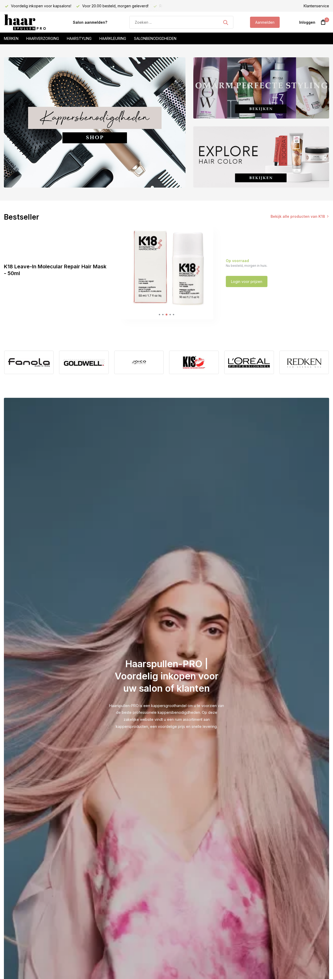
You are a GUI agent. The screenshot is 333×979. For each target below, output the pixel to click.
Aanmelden (264, 22)
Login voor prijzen (246, 281)
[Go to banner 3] (261, 157)
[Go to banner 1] (94, 122)
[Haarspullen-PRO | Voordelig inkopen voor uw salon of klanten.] (30, 22)
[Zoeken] (225, 22)
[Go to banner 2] (261, 88)
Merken (11, 38)
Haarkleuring (112, 38)
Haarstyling (79, 38)
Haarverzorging (42, 38)
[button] (159, 314)
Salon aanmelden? (90, 22)
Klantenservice (316, 6)
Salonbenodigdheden (155, 38)
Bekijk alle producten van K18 (298, 216)
